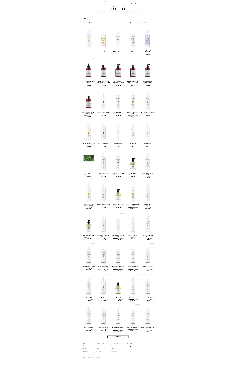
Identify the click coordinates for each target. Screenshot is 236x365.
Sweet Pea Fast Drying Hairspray (103, 297)
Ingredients (84, 350)
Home (83, 14)
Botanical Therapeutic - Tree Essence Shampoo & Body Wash (133, 82)
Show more (118, 336)
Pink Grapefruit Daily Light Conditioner (147, 205)
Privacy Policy (114, 351)
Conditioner (98, 347)
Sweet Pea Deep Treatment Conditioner (147, 267)
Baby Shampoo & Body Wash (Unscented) (147, 51)
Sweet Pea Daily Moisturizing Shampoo (118, 267)
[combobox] (88, 4)
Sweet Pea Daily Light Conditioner (88, 266)
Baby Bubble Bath (88, 50)
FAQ (82, 347)
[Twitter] (130, 346)
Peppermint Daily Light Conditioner (103, 204)
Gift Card (88, 173)
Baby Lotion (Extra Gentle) (118, 50)
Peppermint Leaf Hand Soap (118, 204)
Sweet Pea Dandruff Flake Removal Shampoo (133, 267)
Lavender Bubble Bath (103, 173)
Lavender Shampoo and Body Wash (147, 174)
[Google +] (133, 346)
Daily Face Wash (133, 143)
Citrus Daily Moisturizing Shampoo (147, 112)
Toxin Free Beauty (85, 351)
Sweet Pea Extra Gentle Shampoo (88, 297)
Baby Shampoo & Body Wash (132, 50)
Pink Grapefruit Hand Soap (88, 235)
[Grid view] (89, 22)
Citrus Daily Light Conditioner (118, 112)
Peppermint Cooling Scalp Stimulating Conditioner (89, 205)
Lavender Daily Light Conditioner (118, 173)
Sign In (144, 3)
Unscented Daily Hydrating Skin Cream (118, 328)
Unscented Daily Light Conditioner (132, 327)
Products (88, 14)
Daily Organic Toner (147, 143)
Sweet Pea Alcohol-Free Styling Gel (118, 236)
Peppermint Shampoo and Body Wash (132, 205)
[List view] (91, 22)
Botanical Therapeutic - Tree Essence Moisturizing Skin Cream (118, 82)
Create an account (150, 3)
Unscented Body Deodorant (88, 327)
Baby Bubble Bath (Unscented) (103, 50)
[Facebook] (127, 346)
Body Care (98, 351)
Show (127, 22)
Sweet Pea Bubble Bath (132, 235)
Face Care (98, 350)
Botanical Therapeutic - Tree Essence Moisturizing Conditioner (103, 82)
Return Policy (114, 348)
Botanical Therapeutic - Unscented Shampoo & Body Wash (88, 113)
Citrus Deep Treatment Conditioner (88, 143)
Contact (112, 345)
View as (84, 22)
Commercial (84, 348)
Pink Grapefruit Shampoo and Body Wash (103, 236)
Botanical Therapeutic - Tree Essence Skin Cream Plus (147, 82)
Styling (97, 348)
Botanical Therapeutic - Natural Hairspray (88, 82)
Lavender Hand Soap (133, 173)
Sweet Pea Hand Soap (118, 297)
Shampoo (98, 345)
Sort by (141, 22)
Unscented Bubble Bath (103, 327)
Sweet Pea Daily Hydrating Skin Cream (147, 236)
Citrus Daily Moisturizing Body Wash (132, 113)
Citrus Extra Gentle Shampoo (103, 143)
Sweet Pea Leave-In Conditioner (133, 297)
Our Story (84, 345)
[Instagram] (136, 346)
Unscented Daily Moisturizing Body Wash (147, 328)
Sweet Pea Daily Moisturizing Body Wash (103, 267)
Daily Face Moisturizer (118, 143)
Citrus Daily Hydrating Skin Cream (103, 112)
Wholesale (113, 350)
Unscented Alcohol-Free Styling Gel (147, 297)
